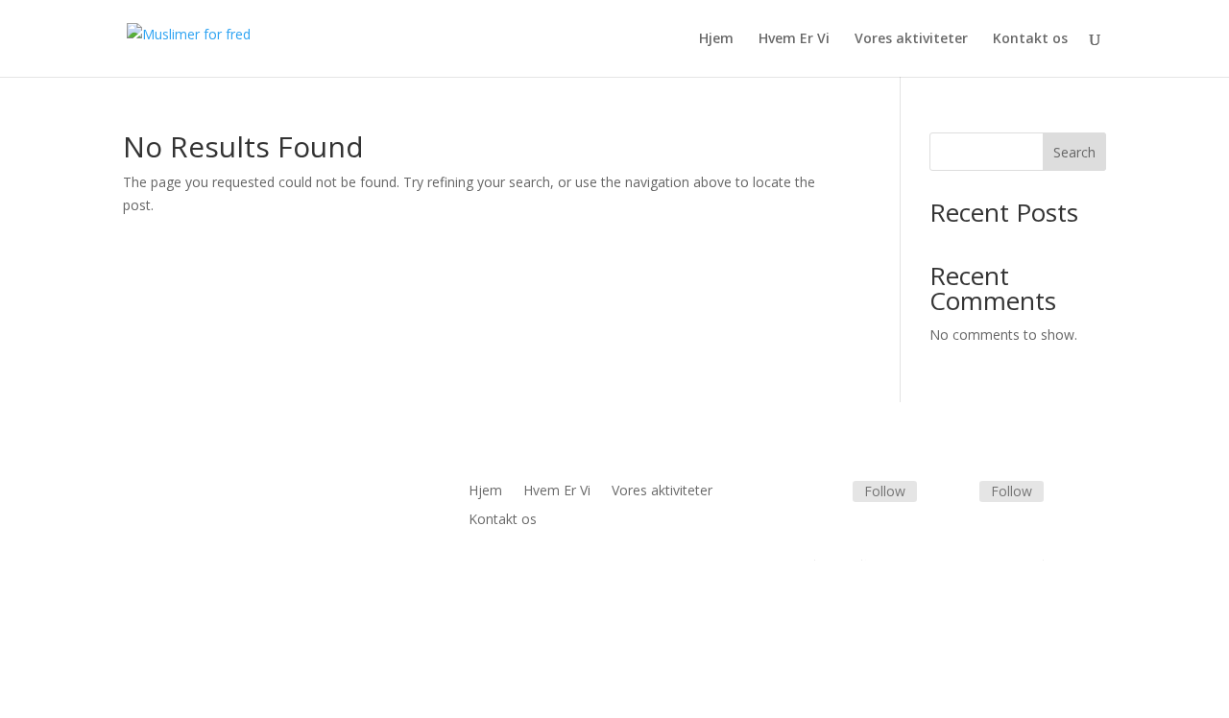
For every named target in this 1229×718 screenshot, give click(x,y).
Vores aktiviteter (911, 39)
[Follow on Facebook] (829, 492)
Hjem (716, 39)
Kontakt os (1030, 39)
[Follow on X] (956, 492)
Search (1074, 152)
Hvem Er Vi (794, 39)
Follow (884, 491)
